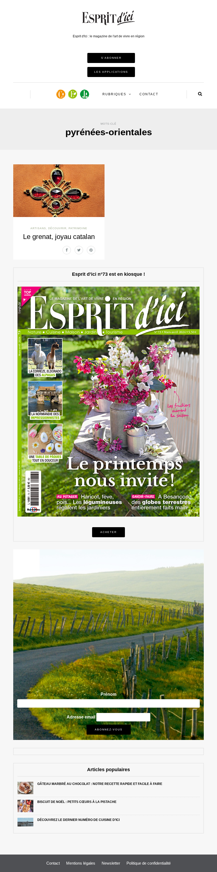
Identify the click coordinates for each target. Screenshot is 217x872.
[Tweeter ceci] (79, 250)
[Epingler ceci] (91, 250)
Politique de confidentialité (148, 863)
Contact (148, 94)
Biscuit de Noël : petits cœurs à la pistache (76, 802)
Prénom (108, 694)
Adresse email (81, 717)
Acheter (108, 532)
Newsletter (111, 863)
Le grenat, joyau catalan (59, 237)
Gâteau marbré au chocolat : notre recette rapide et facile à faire (99, 784)
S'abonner (111, 57)
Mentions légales (80, 863)
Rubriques (114, 94)
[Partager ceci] (66, 250)
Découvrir (57, 228)
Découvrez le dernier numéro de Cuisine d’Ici (78, 820)
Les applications (111, 71)
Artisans (38, 228)
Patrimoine (78, 228)
